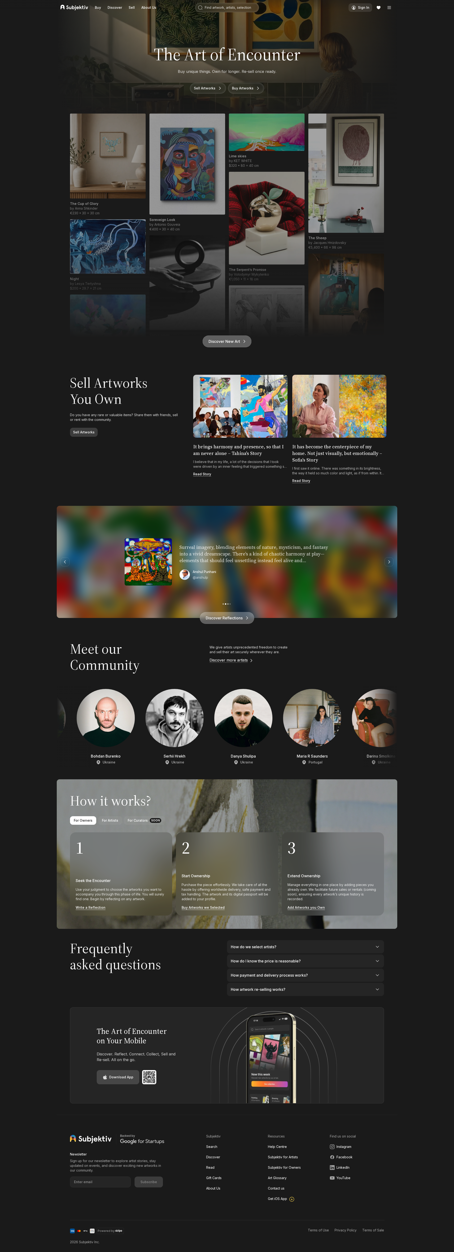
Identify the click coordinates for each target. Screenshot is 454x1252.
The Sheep (317, 238)
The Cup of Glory (84, 204)
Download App (121, 1077)
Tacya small (159, 335)
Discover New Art (224, 341)
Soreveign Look (162, 220)
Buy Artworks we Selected (203, 907)
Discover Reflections (224, 618)
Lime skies (237, 156)
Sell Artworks (204, 88)
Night (74, 279)
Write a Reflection (90, 907)
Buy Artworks (242, 88)
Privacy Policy (346, 1230)
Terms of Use (318, 1230)
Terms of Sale (373, 1230)
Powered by (106, 1231)
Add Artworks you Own (306, 907)
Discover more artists (229, 660)
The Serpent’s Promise (247, 270)
